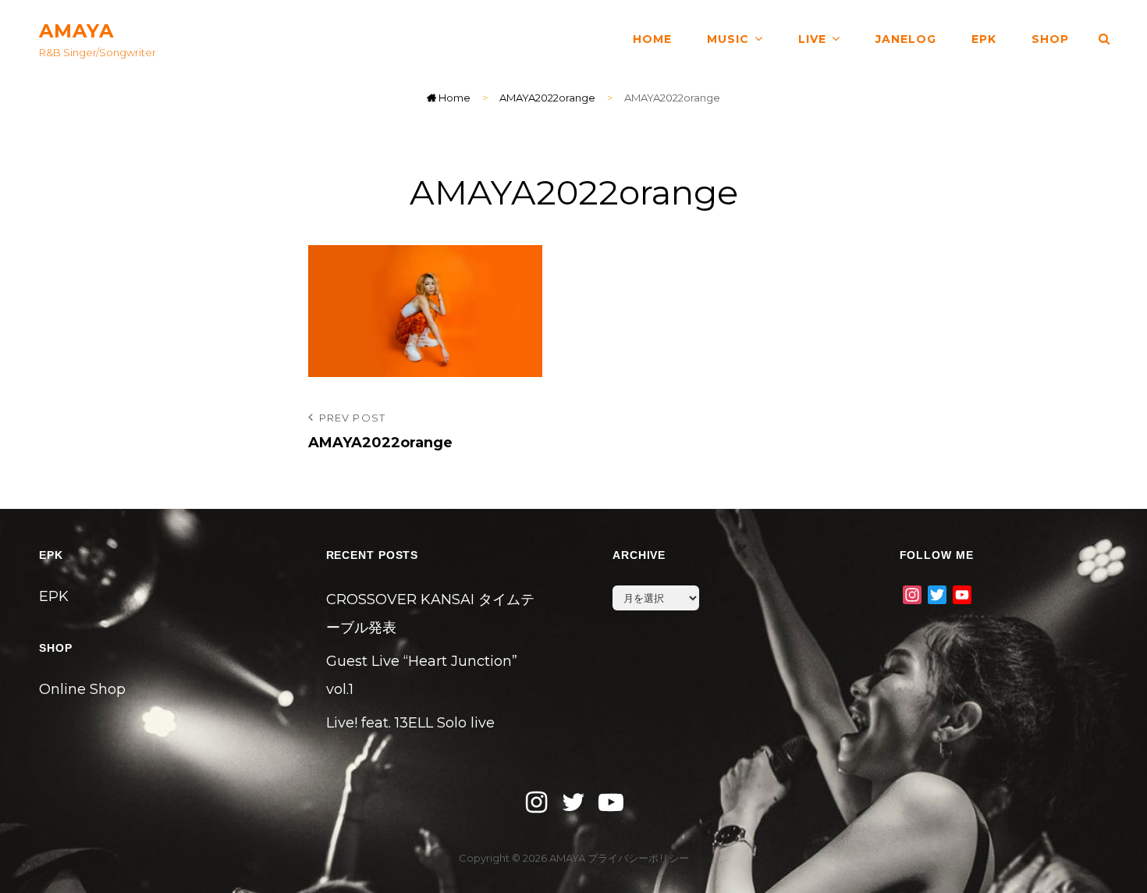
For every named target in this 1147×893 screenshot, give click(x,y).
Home (453, 97)
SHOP (1050, 39)
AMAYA (76, 31)
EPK (983, 39)
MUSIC (728, 39)
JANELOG (905, 39)
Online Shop (82, 689)
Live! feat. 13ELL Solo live (410, 722)
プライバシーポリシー (638, 858)
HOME (652, 39)
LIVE (812, 39)
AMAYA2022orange (547, 97)
